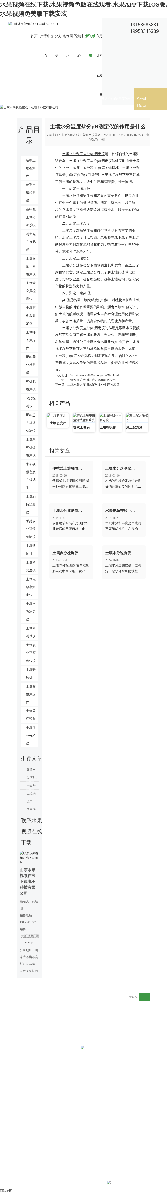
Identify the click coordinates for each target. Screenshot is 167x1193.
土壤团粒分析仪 (31, 735)
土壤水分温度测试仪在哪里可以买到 (91, 380)
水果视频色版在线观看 (31, 475)
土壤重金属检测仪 (31, 291)
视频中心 (79, 45)
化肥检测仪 (31, 402)
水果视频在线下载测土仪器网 (81, 135)
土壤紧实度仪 (31, 566)
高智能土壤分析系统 (31, 217)
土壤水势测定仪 (31, 611)
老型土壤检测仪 (31, 192)
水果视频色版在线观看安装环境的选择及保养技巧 (33, 809)
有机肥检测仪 (31, 385)
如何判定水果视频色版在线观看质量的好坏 (33, 777)
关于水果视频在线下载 (102, 65)
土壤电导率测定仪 (31, 587)
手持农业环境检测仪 (31, 529)
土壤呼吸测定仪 (31, 340)
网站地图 (106, 1001)
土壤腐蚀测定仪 (31, 694)
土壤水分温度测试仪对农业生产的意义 (93, 384)
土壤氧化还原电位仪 (31, 653)
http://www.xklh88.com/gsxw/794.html (94, 375)
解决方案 (56, 45)
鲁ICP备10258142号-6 (92, 1183)
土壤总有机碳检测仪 (31, 447)
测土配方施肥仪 (31, 241)
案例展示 (68, 45)
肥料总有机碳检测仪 (31, 422)
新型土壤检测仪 (31, 168)
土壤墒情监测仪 (31, 504)
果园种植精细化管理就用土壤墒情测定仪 (33, 785)
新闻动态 (90, 45)
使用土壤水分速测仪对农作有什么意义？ (33, 801)
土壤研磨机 (31, 673)
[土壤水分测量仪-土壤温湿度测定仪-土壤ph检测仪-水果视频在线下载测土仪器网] (33, 23)
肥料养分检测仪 (31, 364)
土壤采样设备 (31, 715)
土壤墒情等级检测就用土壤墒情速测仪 (33, 793)
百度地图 (117, 1001)
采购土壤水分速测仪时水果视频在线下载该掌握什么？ (33, 769)
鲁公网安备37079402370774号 (142, 1183)
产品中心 (45, 45)
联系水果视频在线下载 (113, 65)
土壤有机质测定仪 (31, 315)
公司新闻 (76, 98)
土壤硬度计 (31, 549)
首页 (34, 36)
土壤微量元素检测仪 (31, 266)
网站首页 (46, 98)
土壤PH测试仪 (31, 632)
